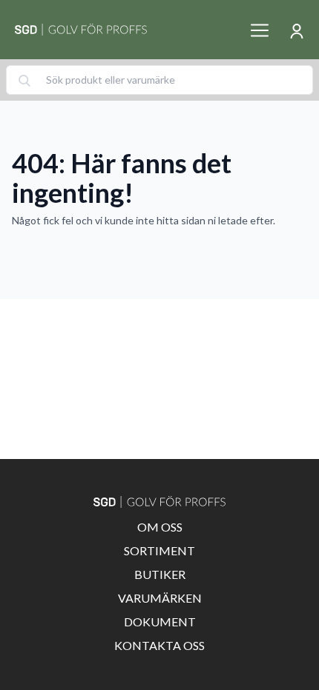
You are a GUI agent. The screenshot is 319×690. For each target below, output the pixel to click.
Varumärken (160, 598)
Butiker (159, 574)
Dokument (160, 621)
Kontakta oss (159, 645)
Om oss (159, 527)
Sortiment (159, 550)
